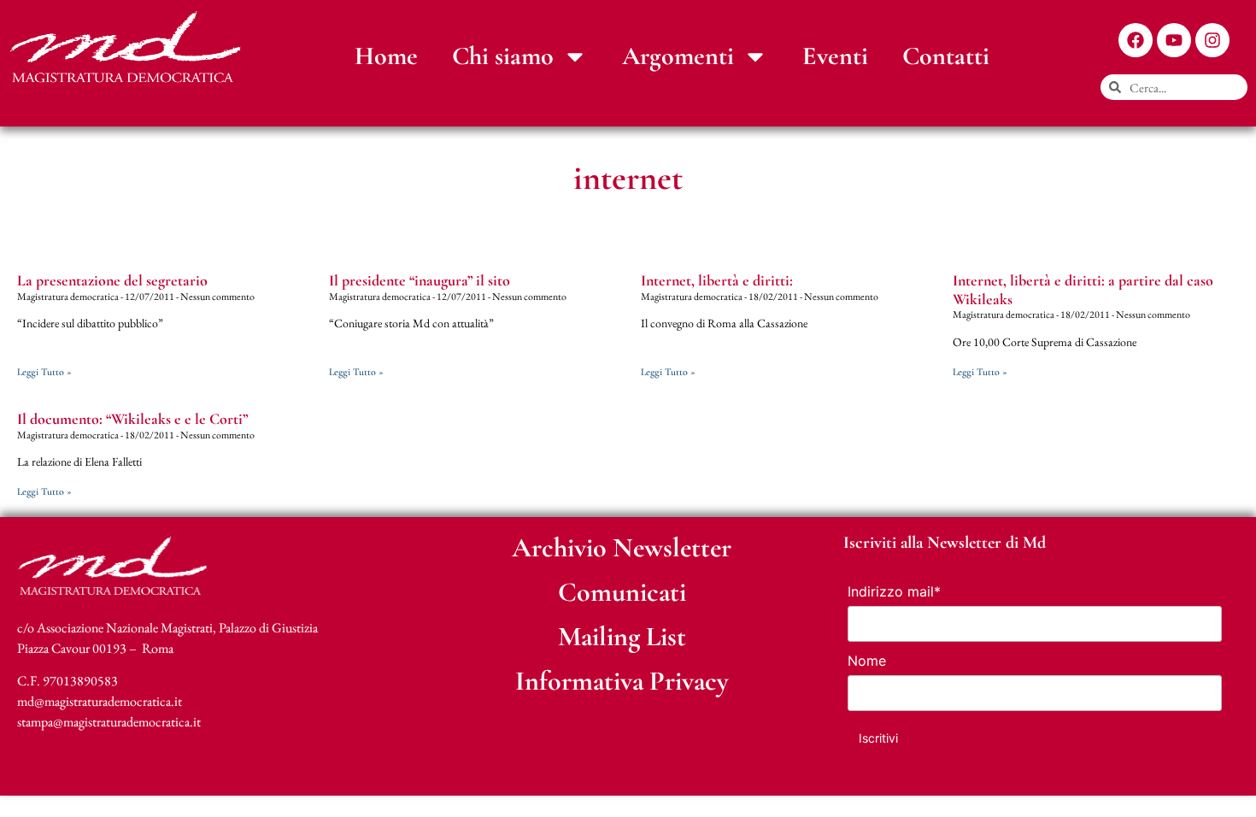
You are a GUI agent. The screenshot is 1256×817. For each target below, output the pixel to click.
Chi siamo (503, 56)
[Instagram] (1212, 40)
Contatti (945, 56)
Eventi (835, 56)
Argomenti (678, 56)
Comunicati (622, 591)
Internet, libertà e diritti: (717, 280)
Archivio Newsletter (621, 547)
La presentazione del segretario (112, 280)
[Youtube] (1174, 40)
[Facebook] (1135, 40)
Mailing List (622, 636)
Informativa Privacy (622, 680)
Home (386, 56)
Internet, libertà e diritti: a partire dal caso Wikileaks (1083, 290)
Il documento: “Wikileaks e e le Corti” (132, 418)
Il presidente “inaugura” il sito (419, 280)
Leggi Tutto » (44, 372)
